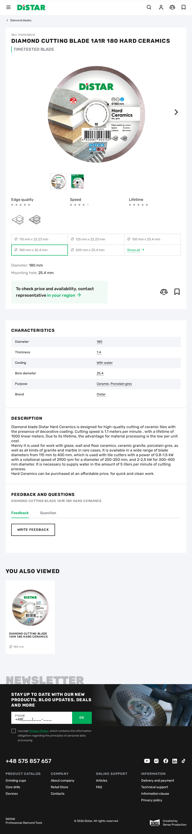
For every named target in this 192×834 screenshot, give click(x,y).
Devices (12, 794)
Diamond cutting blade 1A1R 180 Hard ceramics (28, 635)
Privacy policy (151, 800)
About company (62, 781)
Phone (20, 715)
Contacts (57, 794)
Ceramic (103, 384)
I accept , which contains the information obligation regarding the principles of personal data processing (54, 735)
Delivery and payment (157, 781)
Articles (101, 781)
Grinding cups (16, 781)
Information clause (155, 794)
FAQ (99, 787)
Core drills (13, 787)
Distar (101, 394)
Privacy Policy (38, 731)
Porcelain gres (121, 384)
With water (105, 363)
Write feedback (33, 530)
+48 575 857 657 (28, 761)
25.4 (100, 373)
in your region (61, 295)
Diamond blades (20, 20)
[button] (176, 112)
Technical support (154, 787)
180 (99, 342)
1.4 (99, 352)
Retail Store (59, 787)
